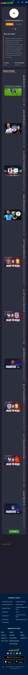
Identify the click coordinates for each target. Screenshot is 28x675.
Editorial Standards (14, 641)
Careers (11, 632)
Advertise (11, 635)
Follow (10, 24)
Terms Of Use (4, 641)
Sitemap (22, 635)
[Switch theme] (22, 2)
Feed (21, 632)
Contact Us (4, 638)
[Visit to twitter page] (15, 29)
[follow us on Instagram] (11, 653)
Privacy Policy (13, 638)
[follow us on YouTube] (17, 653)
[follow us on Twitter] (14, 653)
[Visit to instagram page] (13, 29)
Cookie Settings (13, 643)
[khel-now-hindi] (26, 2)
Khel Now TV (23, 638)
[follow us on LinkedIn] (20, 653)
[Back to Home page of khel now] (7, 2)
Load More (14, 531)
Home (2, 632)
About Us (3, 635)
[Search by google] (18, 2)
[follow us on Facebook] (8, 653)
